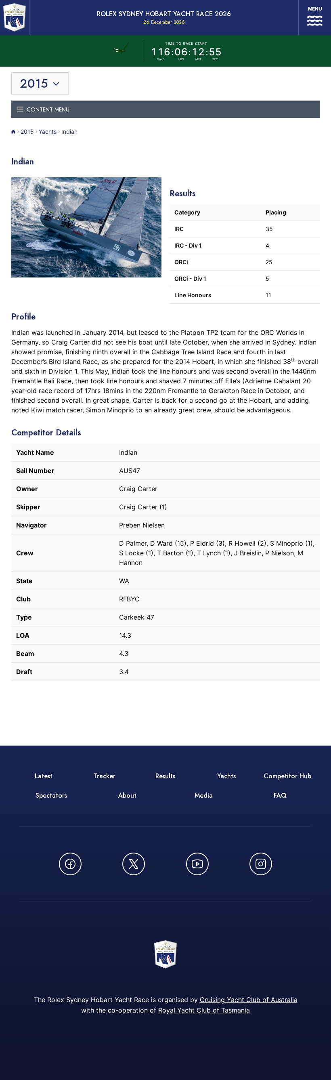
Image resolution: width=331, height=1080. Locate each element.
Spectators (51, 795)
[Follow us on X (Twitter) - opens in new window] (133, 864)
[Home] (13, 131)
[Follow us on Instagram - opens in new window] (260, 864)
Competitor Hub (287, 776)
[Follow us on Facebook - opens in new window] (70, 864)
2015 (27, 131)
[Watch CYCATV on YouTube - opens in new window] (197, 864)
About (127, 795)
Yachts (48, 131)
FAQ (280, 795)
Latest (43, 776)
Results (165, 776)
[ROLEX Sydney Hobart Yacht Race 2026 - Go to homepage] (14, 17)
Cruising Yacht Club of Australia (248, 1000)
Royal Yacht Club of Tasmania (204, 1010)
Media (204, 795)
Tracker (104, 776)
